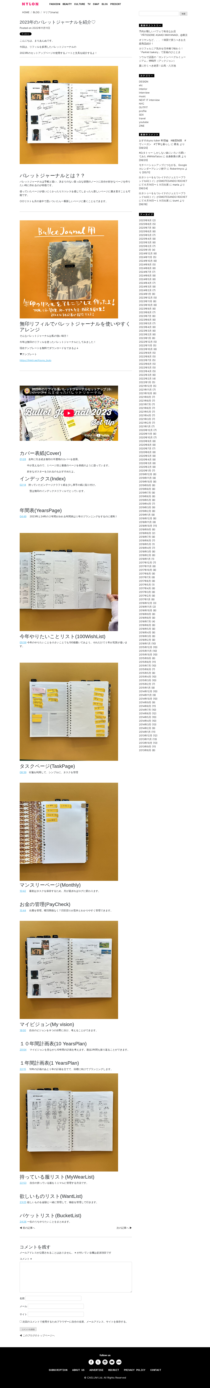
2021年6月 (145, 408)
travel (142, 118)
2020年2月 (145, 466)
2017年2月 (145, 595)
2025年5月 (145, 235)
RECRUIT (113, 1370)
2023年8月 (145, 312)
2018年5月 (145, 544)
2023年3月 (145, 330)
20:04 (23, 1049)
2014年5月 (145, 717)
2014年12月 (145, 691)
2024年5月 (145, 279)
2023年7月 (145, 316)
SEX (141, 114)
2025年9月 (145, 220)
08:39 (23, 772)
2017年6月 (145, 580)
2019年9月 (145, 485)
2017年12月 (145, 562)
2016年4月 (145, 632)
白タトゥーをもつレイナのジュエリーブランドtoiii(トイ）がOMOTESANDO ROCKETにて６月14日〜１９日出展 (163, 181)
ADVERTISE (96, 1370)
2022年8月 (145, 356)
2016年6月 (145, 625)
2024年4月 (145, 282)
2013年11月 (145, 739)
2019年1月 (145, 514)
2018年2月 (145, 555)
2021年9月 (145, 396)
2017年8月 (145, 573)
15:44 (23, 910)
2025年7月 (145, 227)
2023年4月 (145, 327)
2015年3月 (145, 680)
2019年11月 (145, 477)
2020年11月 (145, 433)
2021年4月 (145, 415)
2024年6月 (145, 275)
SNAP (96, 4)
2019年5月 (145, 500)
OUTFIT (143, 107)
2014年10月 (145, 698)
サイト (23, 1314)
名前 (22, 1298)
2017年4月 (145, 588)
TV (89, 4)
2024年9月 (145, 264)
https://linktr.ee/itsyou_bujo (35, 360)
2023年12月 (146, 297)
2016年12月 (145, 603)
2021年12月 (145, 385)
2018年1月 (145, 558)
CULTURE (79, 4)
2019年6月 (145, 496)
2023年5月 (145, 323)
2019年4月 (145, 503)
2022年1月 (145, 382)
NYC (141, 103)
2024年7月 (145, 271)
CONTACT (155, 1370)
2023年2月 (145, 334)
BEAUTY (67, 4)
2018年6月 (145, 540)
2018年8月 (145, 533)
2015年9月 (145, 658)
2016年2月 (145, 639)
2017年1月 (145, 599)
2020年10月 (146, 437)
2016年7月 (145, 621)
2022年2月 (145, 378)
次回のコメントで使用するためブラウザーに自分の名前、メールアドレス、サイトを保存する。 (75, 1321)
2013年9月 (145, 746)
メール (23, 1306)
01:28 (23, 459)
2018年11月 (145, 522)
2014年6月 (145, 713)
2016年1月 (145, 643)
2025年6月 (145, 231)
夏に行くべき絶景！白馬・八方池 (157, 65)
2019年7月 (145, 492)
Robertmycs (177, 168)
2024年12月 (146, 253)
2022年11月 (145, 345)
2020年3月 (145, 463)
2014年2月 (145, 728)
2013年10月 (145, 742)
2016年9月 (145, 614)
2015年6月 (145, 669)
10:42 (23, 890)
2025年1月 (145, 249)
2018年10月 (145, 525)
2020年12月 (146, 430)
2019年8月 (145, 488)
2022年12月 (146, 341)
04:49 (23, 516)
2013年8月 (145, 750)
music (142, 96)
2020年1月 (145, 470)
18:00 (23, 1030)
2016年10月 (145, 610)
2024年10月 (146, 260)
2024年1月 (145, 293)
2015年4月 (145, 676)
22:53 (23, 1182)
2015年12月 (145, 647)
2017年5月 (145, 584)
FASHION (54, 4)
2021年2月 (145, 422)
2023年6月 (145, 319)
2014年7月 (145, 709)
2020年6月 (145, 452)
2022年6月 (145, 363)
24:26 (23, 1221)
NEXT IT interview (149, 99)
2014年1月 (145, 731)
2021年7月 (145, 404)
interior (143, 88)
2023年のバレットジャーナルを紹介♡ (58, 22)
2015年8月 (145, 661)
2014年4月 (145, 720)
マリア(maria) (51, 12)
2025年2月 (145, 246)
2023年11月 (145, 301)
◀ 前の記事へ (27, 1227)
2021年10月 (145, 393)
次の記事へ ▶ (124, 1227)
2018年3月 (145, 551)
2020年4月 (145, 459)
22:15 (23, 1069)
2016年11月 (145, 606)
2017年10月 (145, 569)
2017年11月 (145, 566)
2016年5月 (145, 628)
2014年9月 (145, 702)
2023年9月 (145, 308)
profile (143, 111)
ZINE (142, 125)
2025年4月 (145, 238)
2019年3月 (145, 507)
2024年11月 (145, 257)
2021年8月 (145, 400)
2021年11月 (145, 389)
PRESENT (115, 4)
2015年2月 (145, 683)
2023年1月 (145, 338)
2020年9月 (145, 441)
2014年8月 (145, 706)
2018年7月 (145, 536)
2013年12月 (145, 735)
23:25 (23, 1202)
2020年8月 (145, 444)
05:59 (23, 642)
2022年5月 (145, 367)
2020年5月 (145, 455)
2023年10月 (146, 304)
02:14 (23, 484)
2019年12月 (145, 474)
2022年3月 (145, 374)
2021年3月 (145, 419)
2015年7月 (145, 665)
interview (144, 92)
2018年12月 (145, 518)
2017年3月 (145, 591)
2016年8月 (145, 617)
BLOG (105, 4)
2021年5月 (145, 411)
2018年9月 (145, 529)
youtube (144, 122)
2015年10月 (145, 654)
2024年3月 (145, 286)
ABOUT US (78, 1370)
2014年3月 (145, 724)
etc (141, 85)
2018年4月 (145, 547)
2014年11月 (145, 695)
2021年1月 (145, 426)
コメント (26, 1258)
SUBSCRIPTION (58, 1370)
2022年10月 (146, 349)
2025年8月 (145, 224)
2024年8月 (145, 268)
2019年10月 (145, 481)
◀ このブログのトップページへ (37, 1335)
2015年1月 (145, 687)
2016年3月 (145, 636)
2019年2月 (145, 511)
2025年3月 (145, 242)
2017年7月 (145, 577)
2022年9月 (145, 352)
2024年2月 (145, 290)
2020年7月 (145, 448)
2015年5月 (145, 672)
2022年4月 (145, 371)
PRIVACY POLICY (134, 1370)
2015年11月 (145, 650)
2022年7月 (145, 360)
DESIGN (143, 81)
